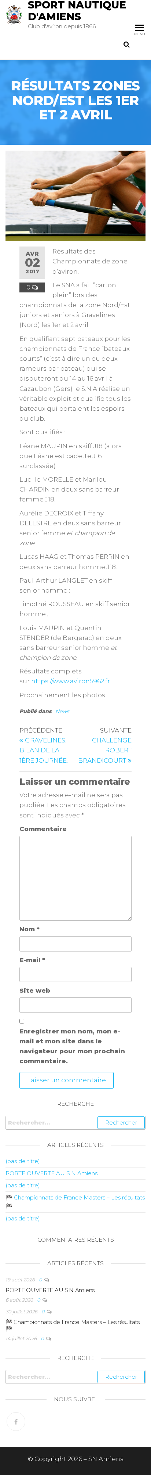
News (62, 711)
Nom (29, 929)
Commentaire (43, 828)
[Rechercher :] (75, 1123)
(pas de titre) (22, 1161)
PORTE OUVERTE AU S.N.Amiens (51, 1173)
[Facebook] (16, 1421)
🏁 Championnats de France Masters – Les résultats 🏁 (72, 1325)
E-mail (32, 960)
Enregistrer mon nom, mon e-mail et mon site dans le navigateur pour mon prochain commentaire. (72, 1046)
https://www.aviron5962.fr (70, 681)
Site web (34, 990)
